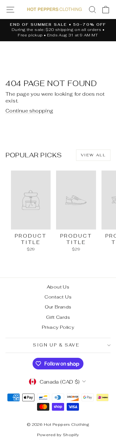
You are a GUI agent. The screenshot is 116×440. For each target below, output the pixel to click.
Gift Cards (58, 317)
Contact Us (58, 297)
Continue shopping (29, 111)
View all (93, 155)
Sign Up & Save (56, 345)
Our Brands (58, 307)
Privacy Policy (58, 327)
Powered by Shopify (58, 434)
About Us (58, 287)
